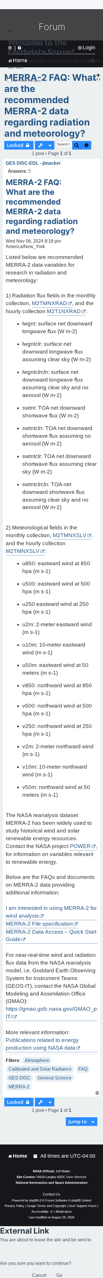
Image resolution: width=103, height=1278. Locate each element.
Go (59, 1275)
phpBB (33, 1200)
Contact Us (51, 1194)
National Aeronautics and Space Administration (52, 1182)
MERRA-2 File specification (39, 924)
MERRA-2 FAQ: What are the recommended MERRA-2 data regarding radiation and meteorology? (50, 105)
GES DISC (20, 1077)
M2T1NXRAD (64, 311)
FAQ (83, 1069)
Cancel (39, 1275)
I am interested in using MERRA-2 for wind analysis (51, 912)
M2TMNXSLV (69, 535)
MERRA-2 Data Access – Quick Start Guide (51, 936)
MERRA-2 (19, 1086)
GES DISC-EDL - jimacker (33, 163)
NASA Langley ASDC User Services (61, 1177)
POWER (80, 846)
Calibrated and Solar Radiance (40, 1069)
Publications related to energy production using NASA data (42, 1044)
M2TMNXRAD (49, 303)
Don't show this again (27, 80)
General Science (54, 1077)
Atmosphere (37, 1060)
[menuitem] (35, 1156)
